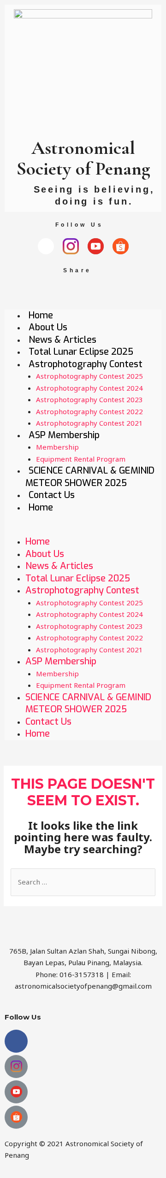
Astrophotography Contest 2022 (89, 411)
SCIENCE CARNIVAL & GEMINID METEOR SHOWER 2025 (89, 476)
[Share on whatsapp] (69, 292)
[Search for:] (83, 881)
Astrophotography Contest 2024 (89, 388)
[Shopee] (121, 246)
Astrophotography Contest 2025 (89, 376)
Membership (57, 446)
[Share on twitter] (125, 292)
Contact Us (52, 495)
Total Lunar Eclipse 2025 (81, 352)
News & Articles (62, 340)
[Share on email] (97, 292)
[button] (83, 530)
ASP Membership (64, 435)
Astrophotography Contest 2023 (89, 399)
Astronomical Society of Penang (83, 158)
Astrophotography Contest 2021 (89, 423)
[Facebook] (46, 246)
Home (41, 315)
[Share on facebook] (41, 292)
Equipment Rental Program (80, 458)
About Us (48, 327)
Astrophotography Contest (85, 364)
